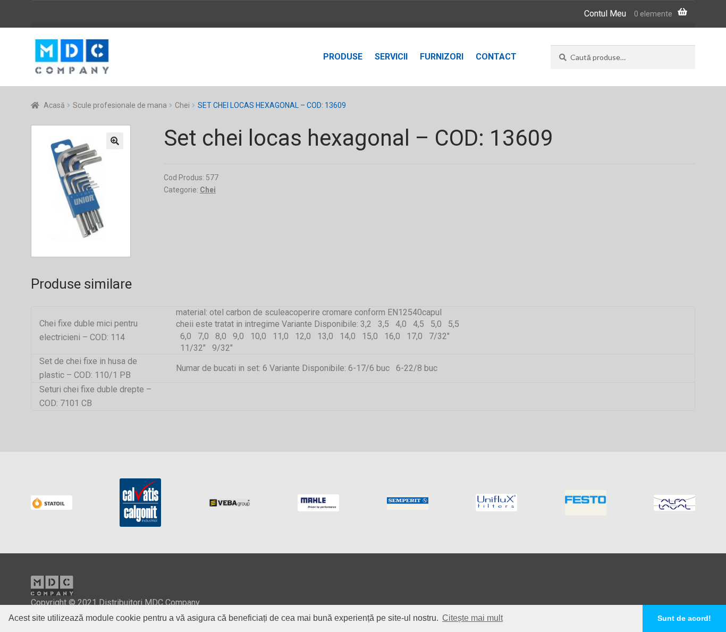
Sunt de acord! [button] (684, 618)
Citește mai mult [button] (472, 617)
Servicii (391, 57)
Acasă (54, 105)
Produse (342, 57)
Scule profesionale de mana (120, 105)
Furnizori (441, 57)
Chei (182, 105)
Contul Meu (605, 14)
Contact (496, 57)
